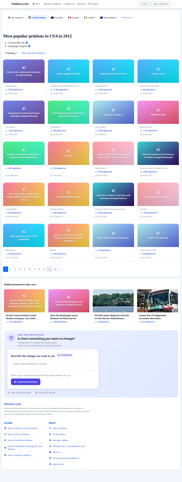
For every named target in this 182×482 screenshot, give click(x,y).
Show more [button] (126, 17)
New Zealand (111, 17)
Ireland (92, 17)
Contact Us (69, 4)
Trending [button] (10, 53)
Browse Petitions (52, 4)
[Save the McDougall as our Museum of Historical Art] (68, 307)
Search (95, 4)
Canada (76, 17)
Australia (59, 17)
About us (81, 4)
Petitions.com (20, 3)
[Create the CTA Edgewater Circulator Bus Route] (157, 307)
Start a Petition (161, 4)
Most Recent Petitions (33, 53)
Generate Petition (27, 381)
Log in (144, 4)
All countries (18, 17)
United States (39, 17)
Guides (8, 422)
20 (55, 269)
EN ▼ (38, 4)
